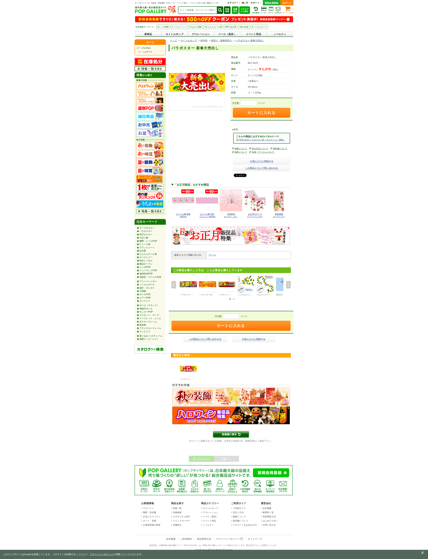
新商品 (148, 34)
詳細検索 (227, 10)
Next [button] (288, 285)
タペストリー (145, 257)
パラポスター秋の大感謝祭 (210, 295)
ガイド (271, 13)
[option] (188, 286)
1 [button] (230, 298)
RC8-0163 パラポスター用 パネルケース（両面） (262, 140)
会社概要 (267, 508)
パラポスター (145, 231)
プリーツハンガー (148, 281)
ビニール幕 (144, 244)
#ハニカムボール (259, 27)
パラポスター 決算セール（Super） (194, 295)
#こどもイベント (179, 27)
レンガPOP (145, 267)
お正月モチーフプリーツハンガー (255, 215)
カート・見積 (287, 13)
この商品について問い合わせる (261, 168)
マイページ (148, 508)
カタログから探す (245, 10)
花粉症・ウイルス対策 (150, 277)
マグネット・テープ (149, 315)
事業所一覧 (268, 512)
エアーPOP (145, 297)
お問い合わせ (269, 525)
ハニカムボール (147, 284)
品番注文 (235, 10)
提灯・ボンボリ (147, 288)
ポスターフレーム (148, 321)
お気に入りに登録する (261, 161)
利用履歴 (255, 13)
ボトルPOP (145, 294)
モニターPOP (146, 312)
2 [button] (233, 298)
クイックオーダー (181, 521)
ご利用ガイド (239, 508)
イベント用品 (253, 34)
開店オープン (145, 264)
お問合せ (278, 13)
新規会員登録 (271, 3)
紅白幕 (142, 250)
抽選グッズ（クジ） (149, 339)
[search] (220, 10)
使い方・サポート (251, 3)
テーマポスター (147, 228)
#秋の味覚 (244, 27)
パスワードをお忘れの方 (245, 525)
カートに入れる (261, 113)
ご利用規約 (186, 539)
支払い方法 (238, 512)
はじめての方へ (270, 521)
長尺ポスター (145, 234)
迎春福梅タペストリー (279, 215)
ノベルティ (280, 34)
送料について (241, 152)
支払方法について (260, 149)
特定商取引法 (269, 516)
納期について (241, 149)
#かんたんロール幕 (213, 27)
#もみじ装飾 (195, 27)
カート (150, 42)
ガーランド (144, 301)
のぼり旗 (143, 237)
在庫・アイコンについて (263, 152)
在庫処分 (177, 525)
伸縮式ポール (145, 308)
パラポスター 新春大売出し (191, 379)
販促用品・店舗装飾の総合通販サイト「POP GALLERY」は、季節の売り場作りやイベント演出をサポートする (197, 545)
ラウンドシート (147, 247)
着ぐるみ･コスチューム (150, 336)
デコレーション (201, 34)
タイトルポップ (174, 34)
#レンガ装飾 (163, 27)
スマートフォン (203, 459)
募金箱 (142, 325)
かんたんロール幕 (148, 254)
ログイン (287, 3)
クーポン (264, 13)
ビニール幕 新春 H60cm (183, 215)
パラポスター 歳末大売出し (230, 295)
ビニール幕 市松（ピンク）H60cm (207, 215)
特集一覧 (177, 508)
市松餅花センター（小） (231, 215)
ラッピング (144, 331)
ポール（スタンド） (149, 305)
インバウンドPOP (148, 270)
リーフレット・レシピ (150, 318)
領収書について (280, 149)
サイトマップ (255, 539)
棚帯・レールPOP (148, 241)
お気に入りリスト (151, 516)
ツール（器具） (227, 34)
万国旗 (142, 291)
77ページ (212, 255)
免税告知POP (146, 273)
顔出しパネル (145, 260)
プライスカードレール (150, 328)
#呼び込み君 (230, 27)
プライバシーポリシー (228, 539)
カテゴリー (233, 3)
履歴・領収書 (149, 512)
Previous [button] (174, 285)
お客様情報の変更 (151, 525)
